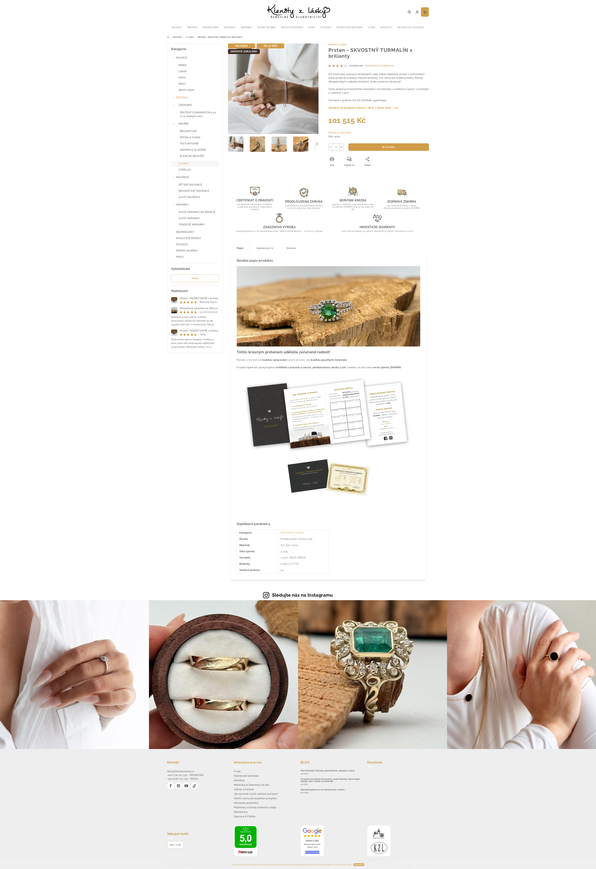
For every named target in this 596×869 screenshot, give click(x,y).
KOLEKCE (181, 57)
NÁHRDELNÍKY (185, 232)
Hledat (195, 278)
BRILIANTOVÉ (188, 131)
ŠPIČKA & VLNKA (190, 137)
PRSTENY (182, 97)
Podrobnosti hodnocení (379, 65)
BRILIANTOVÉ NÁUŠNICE (194, 190)
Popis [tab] (240, 248)
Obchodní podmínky (246, 802)
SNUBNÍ (183, 123)
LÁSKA (183, 71)
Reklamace (241, 811)
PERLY (180, 256)
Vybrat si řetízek (244, 789)
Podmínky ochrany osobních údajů (255, 807)
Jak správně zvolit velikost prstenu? (256, 793)
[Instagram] (178, 785)
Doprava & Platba (244, 816)
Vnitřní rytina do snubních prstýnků (255, 798)
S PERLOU (185, 169)
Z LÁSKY (184, 163)
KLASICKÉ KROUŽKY (192, 156)
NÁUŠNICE (182, 177)
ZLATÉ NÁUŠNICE (190, 197)
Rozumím (359, 865)
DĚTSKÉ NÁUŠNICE (190, 184)
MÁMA (183, 65)
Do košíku (390, 147)
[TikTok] (194, 785)
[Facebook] (170, 785)
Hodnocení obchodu (246, 775)
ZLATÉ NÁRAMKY (189, 218)
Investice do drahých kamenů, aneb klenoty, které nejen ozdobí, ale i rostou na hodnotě (330, 780)
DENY (182, 83)
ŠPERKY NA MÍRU (187, 250)
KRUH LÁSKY (187, 90)
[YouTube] (186, 785)
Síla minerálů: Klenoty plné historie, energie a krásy (328, 771)
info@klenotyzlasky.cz (180, 771)
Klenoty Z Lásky (337, 45)
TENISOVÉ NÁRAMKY (192, 224)
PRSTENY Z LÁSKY (292, 532)
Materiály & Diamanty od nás (251, 784)
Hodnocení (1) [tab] (265, 248)
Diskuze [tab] (291, 248)
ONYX (182, 77)
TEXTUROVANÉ (189, 143)
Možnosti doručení (339, 132)
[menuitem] (176, 27)
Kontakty (239, 780)
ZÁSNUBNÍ (185, 105)
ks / (175, 845)
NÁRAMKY (182, 204)
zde (349, 865)
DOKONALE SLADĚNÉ (193, 149)
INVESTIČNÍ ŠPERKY (188, 238)
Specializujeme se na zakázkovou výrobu (323, 790)
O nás (237, 771)
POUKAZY (182, 244)
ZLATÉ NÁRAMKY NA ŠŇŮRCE (197, 212)
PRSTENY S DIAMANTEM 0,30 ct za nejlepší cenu (198, 114)
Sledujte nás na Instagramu (302, 595)
